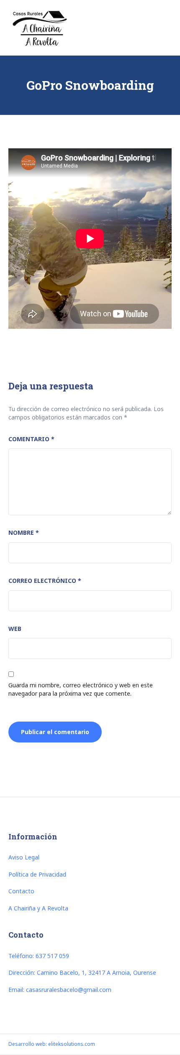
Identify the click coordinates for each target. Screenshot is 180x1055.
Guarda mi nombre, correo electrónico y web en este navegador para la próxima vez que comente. (80, 689)
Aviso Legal (23, 857)
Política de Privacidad (37, 874)
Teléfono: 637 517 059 (38, 956)
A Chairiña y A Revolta (38, 908)
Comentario (31, 439)
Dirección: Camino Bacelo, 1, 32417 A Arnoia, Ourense (82, 972)
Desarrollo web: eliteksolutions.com (51, 1043)
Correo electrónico (44, 581)
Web (14, 629)
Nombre (23, 532)
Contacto (21, 891)
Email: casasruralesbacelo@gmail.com (59, 990)
